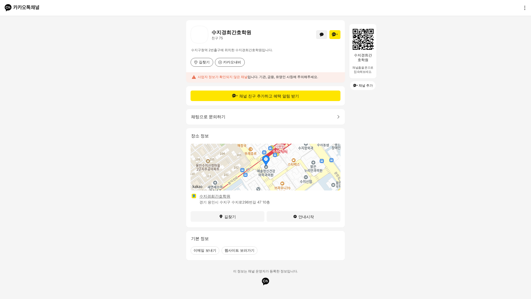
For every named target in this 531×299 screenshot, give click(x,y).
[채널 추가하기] (334, 34)
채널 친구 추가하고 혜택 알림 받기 (269, 96)
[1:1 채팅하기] (321, 34)
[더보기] (523, 7)
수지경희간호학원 (214, 196)
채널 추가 (366, 85)
